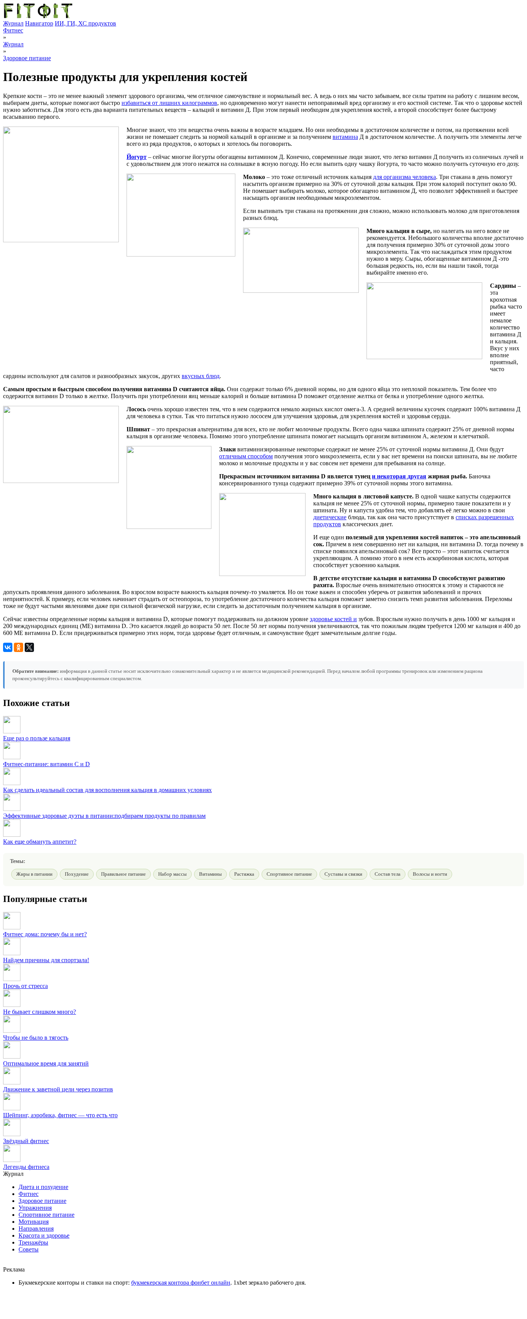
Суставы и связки (343, 874)
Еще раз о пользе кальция (36, 738)
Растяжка (244, 874)
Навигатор (39, 23)
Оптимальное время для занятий (46, 1063)
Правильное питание (123, 874)
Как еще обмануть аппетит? (39, 841)
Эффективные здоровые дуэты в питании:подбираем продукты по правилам (104, 815)
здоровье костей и (333, 619)
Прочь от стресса (25, 986)
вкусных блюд (201, 376)
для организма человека (404, 177)
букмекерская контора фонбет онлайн (180, 1282)
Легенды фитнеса (26, 1167)
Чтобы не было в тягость (35, 1037)
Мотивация (34, 1221)
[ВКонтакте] (7, 647)
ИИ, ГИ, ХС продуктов (85, 23)
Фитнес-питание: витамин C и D (46, 764)
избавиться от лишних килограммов (169, 103)
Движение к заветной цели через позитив (58, 1089)
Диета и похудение (43, 1187)
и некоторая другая (399, 476)
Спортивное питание (289, 874)
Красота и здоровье (44, 1235)
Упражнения (35, 1207)
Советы (29, 1249)
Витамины (210, 874)
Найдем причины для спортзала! (46, 960)
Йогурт (137, 157)
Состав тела (387, 874)
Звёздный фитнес (26, 1141)
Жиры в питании (34, 874)
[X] (29, 647)
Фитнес (13, 30)
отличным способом (246, 456)
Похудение (77, 874)
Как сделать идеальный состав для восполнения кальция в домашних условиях (107, 790)
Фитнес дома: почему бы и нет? (45, 934)
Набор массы (172, 874)
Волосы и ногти (430, 874)
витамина (345, 136)
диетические (329, 517)
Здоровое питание (27, 58)
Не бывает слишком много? (39, 1011)
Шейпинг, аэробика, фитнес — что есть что (60, 1115)
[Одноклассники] (18, 647)
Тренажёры (33, 1242)
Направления (36, 1228)
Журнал (13, 23)
